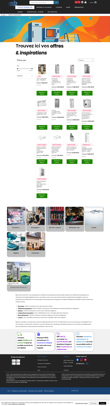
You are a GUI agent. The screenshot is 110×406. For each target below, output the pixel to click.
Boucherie (21, 306)
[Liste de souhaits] (82, 2)
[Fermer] (108, 403)
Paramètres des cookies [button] (81, 403)
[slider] (17, 69)
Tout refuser (93, 403)
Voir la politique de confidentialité (16, 404)
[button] (85, 2)
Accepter (102, 403)
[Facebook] (77, 359)
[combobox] (86, 60)
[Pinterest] (85, 359)
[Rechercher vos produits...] (56, 2)
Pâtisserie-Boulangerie (25, 308)
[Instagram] (81, 359)
